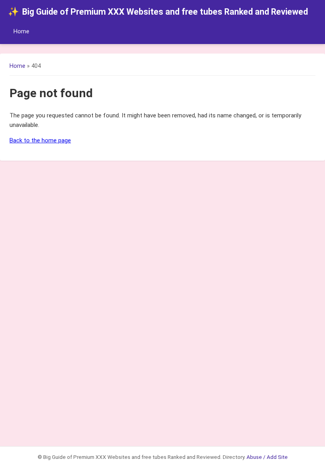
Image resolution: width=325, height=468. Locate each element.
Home (21, 31)
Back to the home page (40, 140)
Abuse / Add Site (267, 457)
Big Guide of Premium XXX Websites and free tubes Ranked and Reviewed (158, 11)
